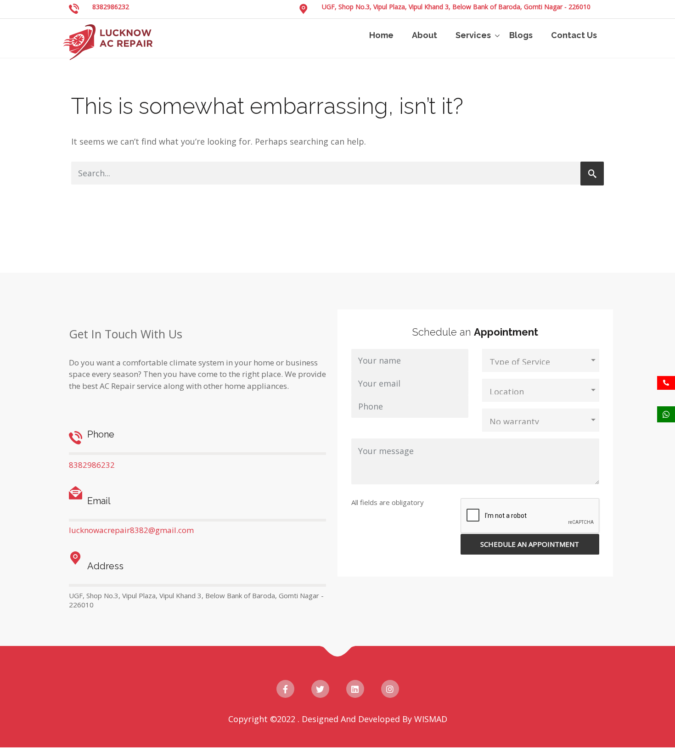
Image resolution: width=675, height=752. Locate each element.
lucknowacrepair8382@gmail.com (131, 530)
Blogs (521, 35)
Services (473, 35)
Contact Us (574, 35)
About (424, 35)
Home (381, 35)
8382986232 (110, 6)
